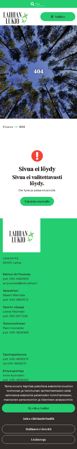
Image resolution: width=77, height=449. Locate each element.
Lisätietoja (38, 439)
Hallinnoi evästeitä (38, 429)
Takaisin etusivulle (37, 201)
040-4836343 (18, 380)
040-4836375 (16, 363)
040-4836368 (19, 332)
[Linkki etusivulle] (15, 18)
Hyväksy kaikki (38, 408)
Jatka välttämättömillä (38, 419)
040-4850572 (18, 299)
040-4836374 (18, 359)
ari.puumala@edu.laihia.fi (20, 283)
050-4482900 (19, 278)
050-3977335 (18, 316)
